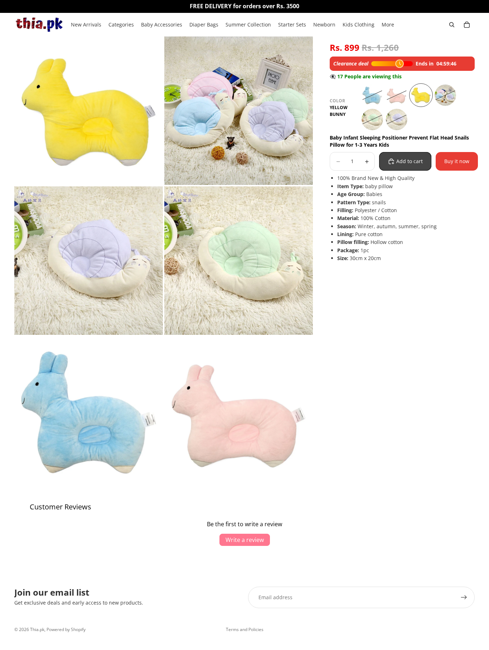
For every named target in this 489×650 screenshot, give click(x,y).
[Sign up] (463, 597)
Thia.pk (37, 629)
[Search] (452, 25)
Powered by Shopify (66, 629)
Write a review (245, 540)
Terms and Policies (244, 629)
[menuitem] (388, 25)
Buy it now (456, 161)
